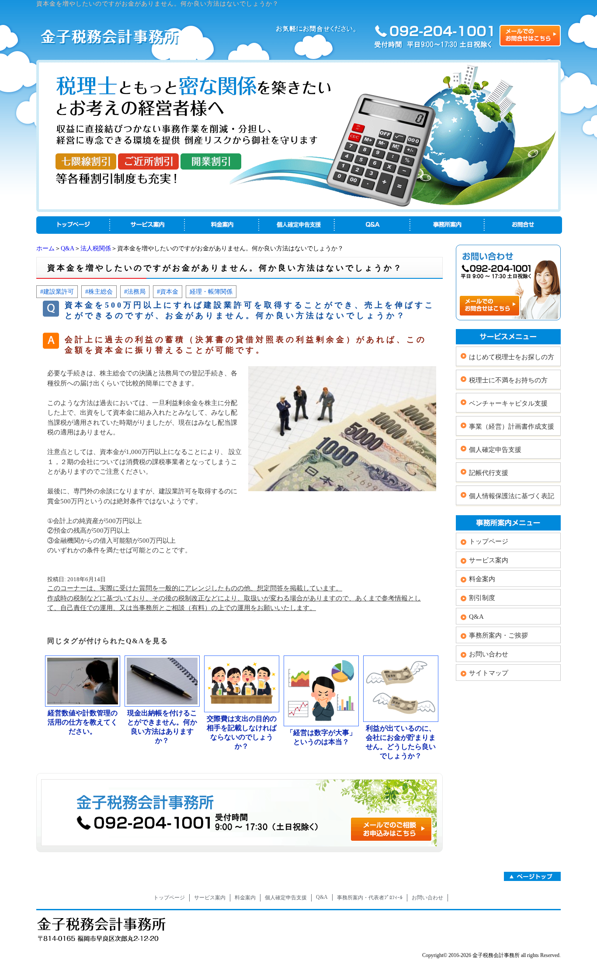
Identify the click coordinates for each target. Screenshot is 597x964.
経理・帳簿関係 (211, 291)
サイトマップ (488, 672)
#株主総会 (99, 291)
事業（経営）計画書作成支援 (511, 426)
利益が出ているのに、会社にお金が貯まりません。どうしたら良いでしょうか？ (401, 742)
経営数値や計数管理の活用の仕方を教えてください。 (83, 722)
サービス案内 (488, 560)
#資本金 (167, 291)
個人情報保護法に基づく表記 (511, 495)
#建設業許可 (57, 291)
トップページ (488, 541)
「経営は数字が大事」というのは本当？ (321, 737)
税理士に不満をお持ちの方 (508, 380)
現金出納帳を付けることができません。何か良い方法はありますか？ (162, 726)
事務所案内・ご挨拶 (498, 635)
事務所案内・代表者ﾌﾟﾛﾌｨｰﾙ (370, 898)
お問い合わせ (488, 654)
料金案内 (482, 579)
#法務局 (135, 291)
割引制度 (482, 597)
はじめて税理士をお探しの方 (511, 357)
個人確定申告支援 (495, 449)
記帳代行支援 (488, 472)
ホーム (45, 248)
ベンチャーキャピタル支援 (508, 403)
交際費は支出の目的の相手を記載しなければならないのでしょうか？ (242, 732)
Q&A (67, 248)
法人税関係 (95, 248)
